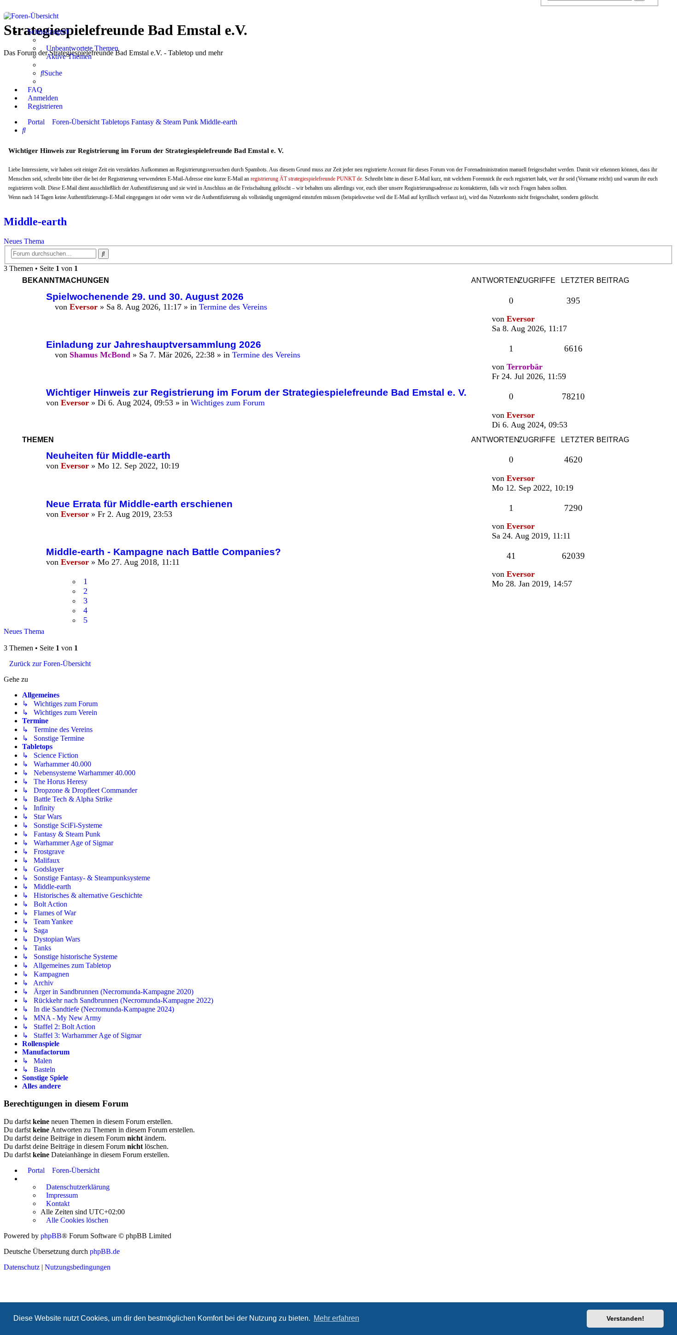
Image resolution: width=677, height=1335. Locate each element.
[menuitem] (79, 48)
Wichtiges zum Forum (228, 402)
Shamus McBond (100, 354)
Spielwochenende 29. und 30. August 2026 (145, 296)
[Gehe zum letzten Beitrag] (540, 319)
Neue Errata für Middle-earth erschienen (139, 503)
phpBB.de (105, 1251)
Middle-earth (35, 222)
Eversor (84, 306)
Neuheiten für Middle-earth (108, 455)
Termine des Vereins (233, 306)
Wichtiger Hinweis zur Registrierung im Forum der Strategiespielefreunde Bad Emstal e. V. (256, 392)
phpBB (51, 1236)
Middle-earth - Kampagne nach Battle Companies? (163, 551)
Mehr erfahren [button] (336, 1318)
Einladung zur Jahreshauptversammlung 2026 (153, 344)
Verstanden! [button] (625, 1318)
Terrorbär (525, 366)
